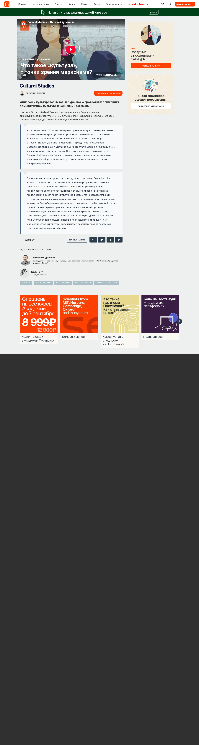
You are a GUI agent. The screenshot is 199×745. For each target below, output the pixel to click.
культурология (43, 283)
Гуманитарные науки (106, 283)
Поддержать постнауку (151, 106)
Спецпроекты (114, 4)
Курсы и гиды (41, 4)
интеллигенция (83, 283)
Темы (97, 4)
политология (63, 283)
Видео (59, 4)
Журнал (22, 4)
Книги (72, 4)
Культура (37, 271)
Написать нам (77, 240)
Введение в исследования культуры (143, 55)
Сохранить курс (151, 66)
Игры (84, 4)
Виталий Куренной (35, 93)
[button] (179, 321)
